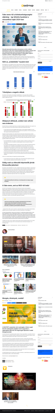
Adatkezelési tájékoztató (41, 410)
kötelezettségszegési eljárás (14, 225)
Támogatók (51, 410)
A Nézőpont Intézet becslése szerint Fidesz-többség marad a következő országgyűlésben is (19, 279)
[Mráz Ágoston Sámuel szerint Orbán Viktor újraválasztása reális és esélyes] (31, 275)
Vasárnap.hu (14, 410)
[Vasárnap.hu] (27, 5)
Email (38, 53)
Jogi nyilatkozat (47, 410)
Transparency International (6, 190)
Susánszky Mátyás (11, 229)
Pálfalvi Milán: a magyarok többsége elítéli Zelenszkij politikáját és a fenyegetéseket (18, 292)
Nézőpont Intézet (24, 225)
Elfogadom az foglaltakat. (45, 61)
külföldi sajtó (19, 225)
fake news (8, 225)
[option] (19, 244)
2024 (6, 225)
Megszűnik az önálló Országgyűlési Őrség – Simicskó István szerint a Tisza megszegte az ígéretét (13, 245)
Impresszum (32, 410)
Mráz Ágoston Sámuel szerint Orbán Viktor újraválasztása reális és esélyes (30, 279)
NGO (26, 225)
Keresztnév (39, 58)
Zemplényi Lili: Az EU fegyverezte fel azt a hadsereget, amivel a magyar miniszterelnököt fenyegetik (31, 291)
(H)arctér (6, 241)
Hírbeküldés (36, 410)
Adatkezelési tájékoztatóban (45, 61)
